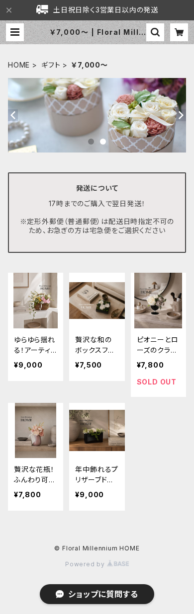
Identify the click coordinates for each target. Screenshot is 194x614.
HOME (19, 65)
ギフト (50, 65)
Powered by (86, 564)
